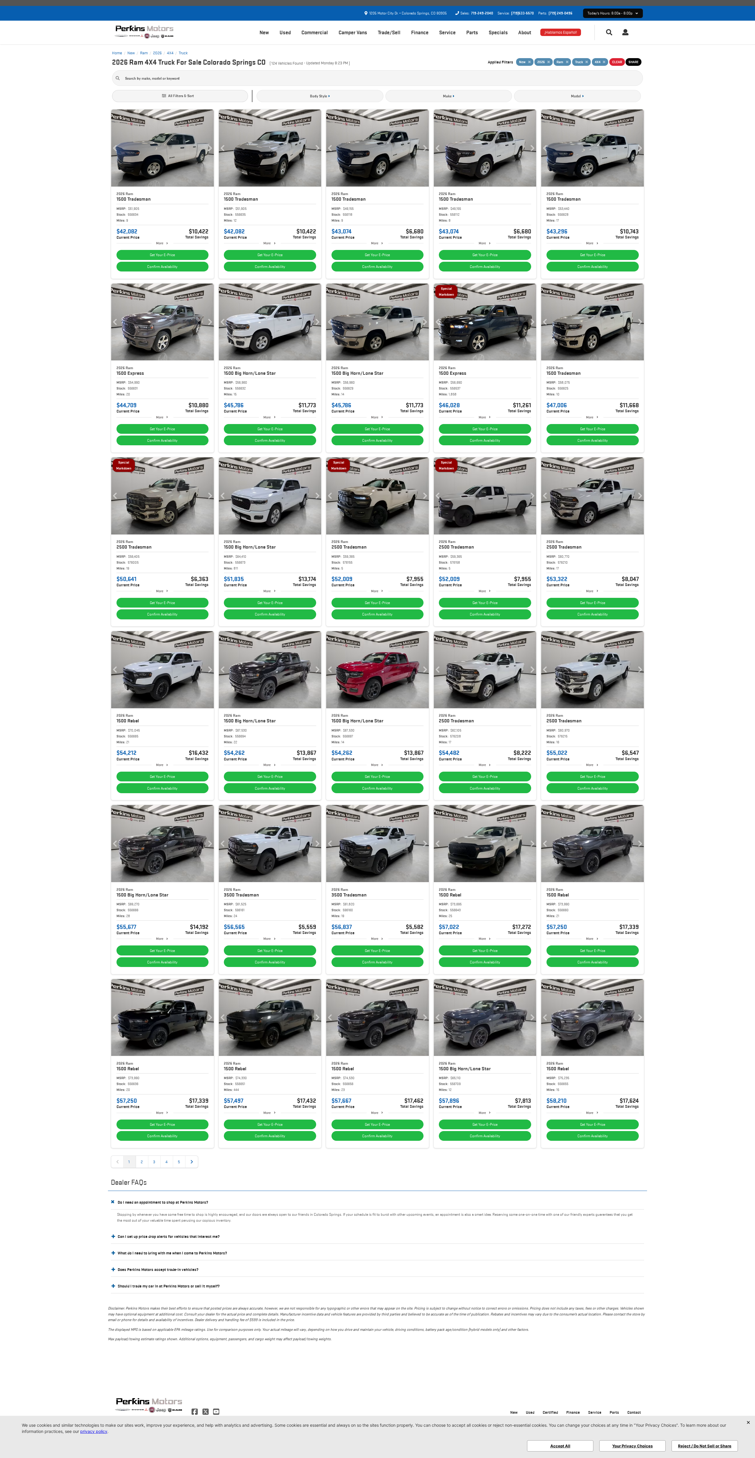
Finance (420, 32)
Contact (634, 1412)
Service (447, 32)
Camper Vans (353, 32)
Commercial (314, 32)
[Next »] (192, 1162)
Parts (472, 32)
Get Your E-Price (162, 255)
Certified (550, 1412)
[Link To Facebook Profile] (195, 1411)
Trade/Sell (389, 32)
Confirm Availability (162, 266)
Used (285, 32)
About (524, 32)
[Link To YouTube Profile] (216, 1411)
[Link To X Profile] (206, 1411)
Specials (498, 32)
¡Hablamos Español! (560, 32)
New (264, 32)
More (159, 243)
